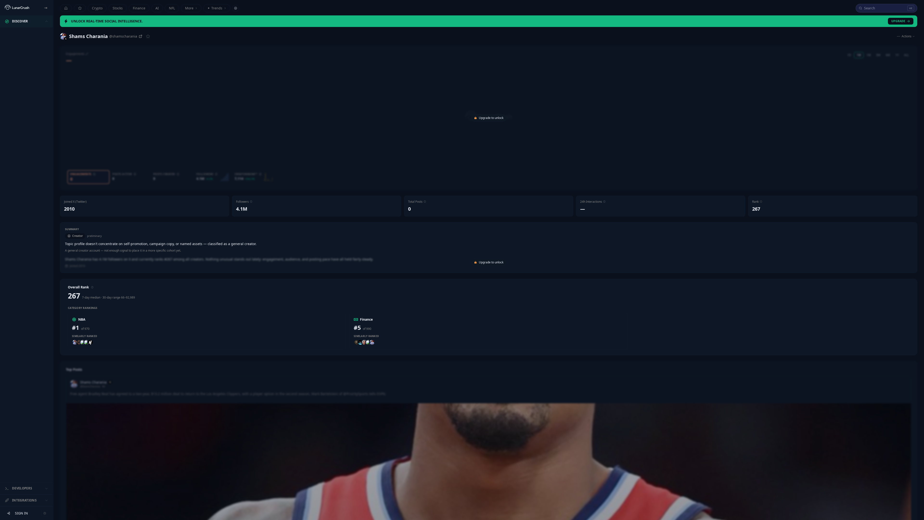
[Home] (66, 8)
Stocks (118, 8)
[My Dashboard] (80, 8)
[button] (251, 201)
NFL (172, 8)
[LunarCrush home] (17, 8)
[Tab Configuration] (235, 8)
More (189, 8)
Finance (139, 8)
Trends (214, 8)
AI (157, 8)
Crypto (97, 8)
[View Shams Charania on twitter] (63, 36)
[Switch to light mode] (44, 513)
